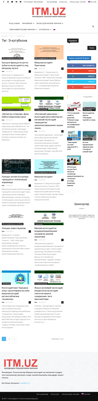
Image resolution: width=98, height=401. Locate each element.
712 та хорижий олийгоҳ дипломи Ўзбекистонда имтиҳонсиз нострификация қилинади (73, 120)
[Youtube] (20, 2)
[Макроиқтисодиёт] (49, 166)
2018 (69, 139)
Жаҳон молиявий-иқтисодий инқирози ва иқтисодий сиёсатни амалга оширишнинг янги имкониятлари (48, 293)
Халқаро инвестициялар (14, 228)
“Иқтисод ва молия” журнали (48, 23)
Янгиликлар (27, 23)
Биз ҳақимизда (52, 2)
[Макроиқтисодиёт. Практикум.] (49, 52)
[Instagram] (8, 2)
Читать (91, 71)
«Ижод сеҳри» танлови (78, 2)
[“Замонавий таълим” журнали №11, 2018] (74, 135)
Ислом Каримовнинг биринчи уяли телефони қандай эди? (88, 147)
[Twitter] (12, 2)
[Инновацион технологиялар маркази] (49, 12)
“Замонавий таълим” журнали (22, 29)
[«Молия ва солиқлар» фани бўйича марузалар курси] (16, 104)
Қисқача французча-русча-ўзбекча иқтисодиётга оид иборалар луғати (15, 65)
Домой (4, 36)
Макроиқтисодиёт (43, 176)
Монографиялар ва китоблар (13, 58)
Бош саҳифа (14, 23)
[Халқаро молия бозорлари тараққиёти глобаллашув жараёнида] (16, 166)
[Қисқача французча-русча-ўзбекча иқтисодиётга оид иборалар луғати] (16, 52)
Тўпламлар (39, 224)
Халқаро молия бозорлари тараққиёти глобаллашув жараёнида (15, 179)
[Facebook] (4, 2)
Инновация (87, 139)
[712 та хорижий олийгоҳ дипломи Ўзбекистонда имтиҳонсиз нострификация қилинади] (74, 106)
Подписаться (88, 87)
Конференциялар (41, 110)
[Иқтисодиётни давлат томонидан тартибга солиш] (89, 106)
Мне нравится (88, 65)
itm (3, 71)
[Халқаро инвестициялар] (16, 218)
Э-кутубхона (44, 29)
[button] (93, 26)
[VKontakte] (16, 2)
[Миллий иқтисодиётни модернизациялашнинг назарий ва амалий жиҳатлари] (49, 218)
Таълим (70, 110)
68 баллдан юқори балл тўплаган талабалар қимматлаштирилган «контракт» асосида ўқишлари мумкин (75, 176)
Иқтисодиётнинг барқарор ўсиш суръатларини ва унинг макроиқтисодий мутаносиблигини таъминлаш (16, 293)
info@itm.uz (25, 383)
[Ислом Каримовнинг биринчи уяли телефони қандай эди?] (89, 135)
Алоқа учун (63, 2)
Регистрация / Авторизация (33, 2)
